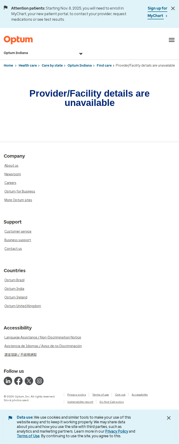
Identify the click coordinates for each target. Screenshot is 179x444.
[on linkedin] (8, 381)
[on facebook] (18, 381)
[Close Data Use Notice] (169, 418)
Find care (104, 66)
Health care (28, 66)
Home (8, 66)
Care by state (52, 66)
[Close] (173, 8)
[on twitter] (29, 381)
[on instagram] (39, 381)
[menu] (171, 40)
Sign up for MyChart (157, 12)
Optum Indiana (16, 53)
